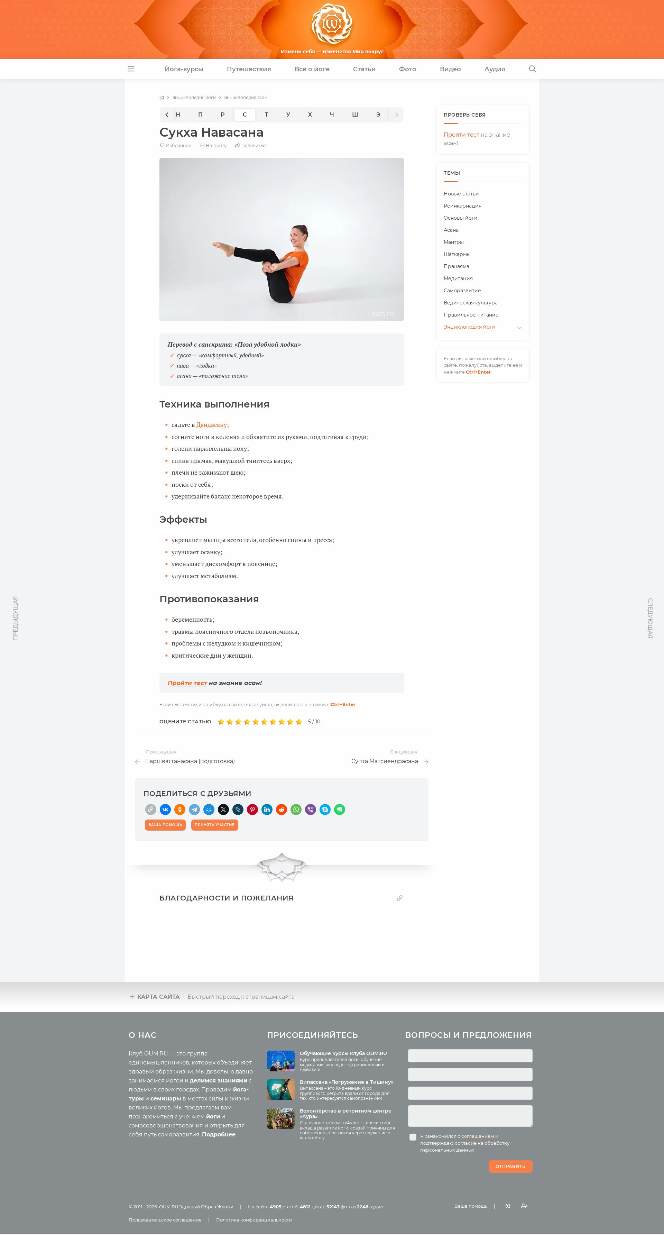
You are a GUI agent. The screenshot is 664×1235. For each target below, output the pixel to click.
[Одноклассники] (179, 809)
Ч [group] (332, 114)
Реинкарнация (462, 206)
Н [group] (178, 114)
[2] (229, 722)
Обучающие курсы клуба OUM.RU (343, 1053)
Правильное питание (471, 315)
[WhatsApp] (296, 809)
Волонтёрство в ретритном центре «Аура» (345, 1114)
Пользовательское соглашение (165, 1220)
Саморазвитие (462, 290)
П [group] (200, 114)
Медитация (458, 278)
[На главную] (161, 97)
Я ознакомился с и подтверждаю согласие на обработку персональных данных (464, 1143)
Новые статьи (461, 194)
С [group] (245, 114)
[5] (255, 722)
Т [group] (266, 114)
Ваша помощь (470, 1206)
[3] (238, 722)
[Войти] (507, 1206)
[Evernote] (339, 809)
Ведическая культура (471, 303)
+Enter (343, 704)
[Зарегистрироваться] (524, 1206)
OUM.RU (168, 1206)
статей (284, 1206)
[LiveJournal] (237, 809)
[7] (273, 722)
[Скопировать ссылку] (150, 809)
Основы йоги (461, 218)
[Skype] (325, 809)
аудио (370, 1206)
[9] (290, 722)
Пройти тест (187, 682)
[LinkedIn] (267, 809)
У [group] (288, 114)
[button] (167, 114)
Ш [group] (355, 114)
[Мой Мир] (208, 809)
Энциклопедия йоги (470, 327)
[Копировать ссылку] (399, 898)
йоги (213, 1116)
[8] (281, 722)
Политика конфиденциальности (254, 1220)
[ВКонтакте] (165, 809)
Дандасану (211, 424)
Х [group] (310, 114)
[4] (247, 722)
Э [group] (378, 114)
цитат (312, 1206)
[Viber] (310, 809)
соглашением (477, 1136)
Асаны (452, 230)
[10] (299, 722)
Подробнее (219, 1134)
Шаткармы (457, 254)
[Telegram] (194, 809)
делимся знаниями (218, 1080)
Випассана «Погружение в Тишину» (346, 1082)
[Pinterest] (252, 809)
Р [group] (223, 114)
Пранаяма (456, 266)
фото (339, 1206)
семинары (165, 1098)
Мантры (454, 242)
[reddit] (281, 809)
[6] (264, 722)
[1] (221, 722)
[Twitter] (223, 809)
